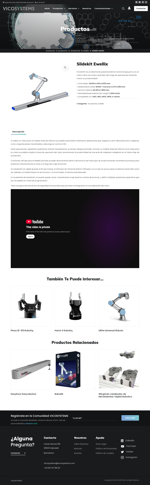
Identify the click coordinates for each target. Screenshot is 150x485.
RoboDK (59, 394)
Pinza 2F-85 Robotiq (22, 330)
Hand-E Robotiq (63, 330)
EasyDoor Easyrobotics (23, 394)
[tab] (18, 132)
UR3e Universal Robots (111, 330)
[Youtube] (139, 2)
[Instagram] (146, 2)
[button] (123, 8)
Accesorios (75, 51)
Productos (50, 51)
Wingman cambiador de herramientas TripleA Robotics (115, 395)
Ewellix (86, 51)
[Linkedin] (136, 2)
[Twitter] (143, 2)
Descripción (18, 131)
